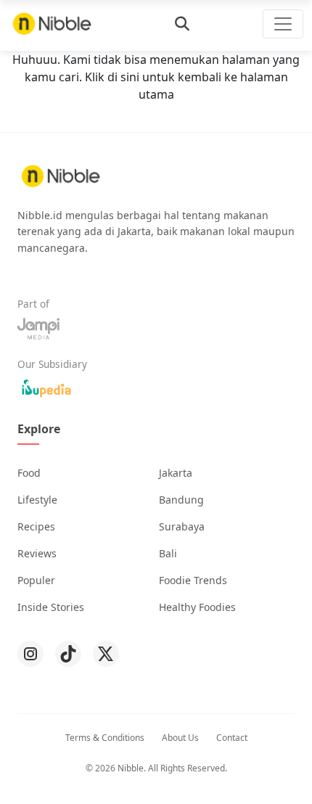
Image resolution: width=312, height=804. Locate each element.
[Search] (182, 24)
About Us (180, 737)
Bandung (181, 499)
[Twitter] (106, 654)
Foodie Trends (193, 580)
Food (29, 473)
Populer (36, 580)
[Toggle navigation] (283, 23)
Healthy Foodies (197, 607)
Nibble (131, 768)
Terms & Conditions (104, 737)
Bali (168, 553)
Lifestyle (37, 499)
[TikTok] (68, 654)
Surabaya (182, 526)
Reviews (37, 553)
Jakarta (175, 473)
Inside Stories (50, 607)
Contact (231, 737)
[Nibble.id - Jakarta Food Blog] (52, 23)
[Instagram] (30, 654)
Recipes (36, 526)
